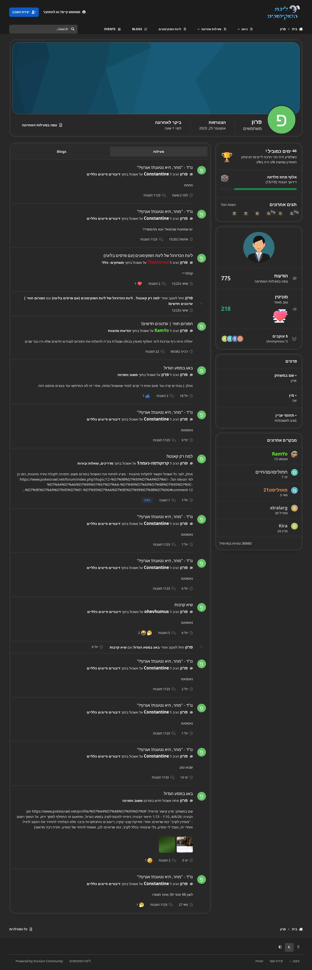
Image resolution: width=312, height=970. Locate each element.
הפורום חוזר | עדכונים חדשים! (167, 323)
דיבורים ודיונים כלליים (103, 174)
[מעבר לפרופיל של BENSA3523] (235, 339)
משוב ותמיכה (127, 374)
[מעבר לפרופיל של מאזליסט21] (294, 490)
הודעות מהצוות (119, 330)
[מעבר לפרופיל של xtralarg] (294, 508)
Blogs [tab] (61, 151)
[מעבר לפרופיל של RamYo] (294, 454)
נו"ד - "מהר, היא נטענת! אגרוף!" (165, 167)
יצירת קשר (276, 961)
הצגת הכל (228, 204)
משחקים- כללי (113, 262)
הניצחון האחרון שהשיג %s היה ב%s (269, 160)
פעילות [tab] (158, 151)
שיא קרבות (184, 604)
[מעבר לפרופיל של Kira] (225, 339)
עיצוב (296, 961)
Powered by (39, 961)
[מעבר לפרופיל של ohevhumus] (240, 339)
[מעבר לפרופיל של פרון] (201, 170)
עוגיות (259, 961)
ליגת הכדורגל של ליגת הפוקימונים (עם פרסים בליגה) (148, 255)
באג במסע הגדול (178, 368)
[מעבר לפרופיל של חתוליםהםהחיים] (230, 339)
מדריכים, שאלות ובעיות (95, 463)
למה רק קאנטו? (147, 298)
